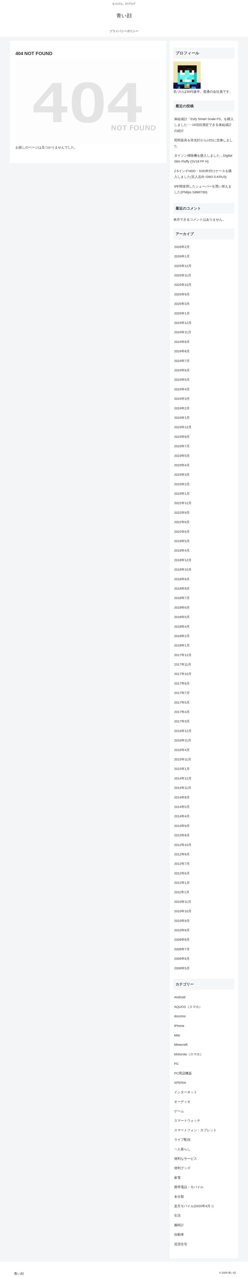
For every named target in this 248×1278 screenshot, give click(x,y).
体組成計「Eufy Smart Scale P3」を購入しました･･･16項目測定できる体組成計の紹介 (204, 125)
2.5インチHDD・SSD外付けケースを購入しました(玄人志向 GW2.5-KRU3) (203, 174)
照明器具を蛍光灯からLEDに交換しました (203, 143)
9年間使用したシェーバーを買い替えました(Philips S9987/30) (202, 189)
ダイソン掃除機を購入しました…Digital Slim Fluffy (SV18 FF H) (203, 158)
